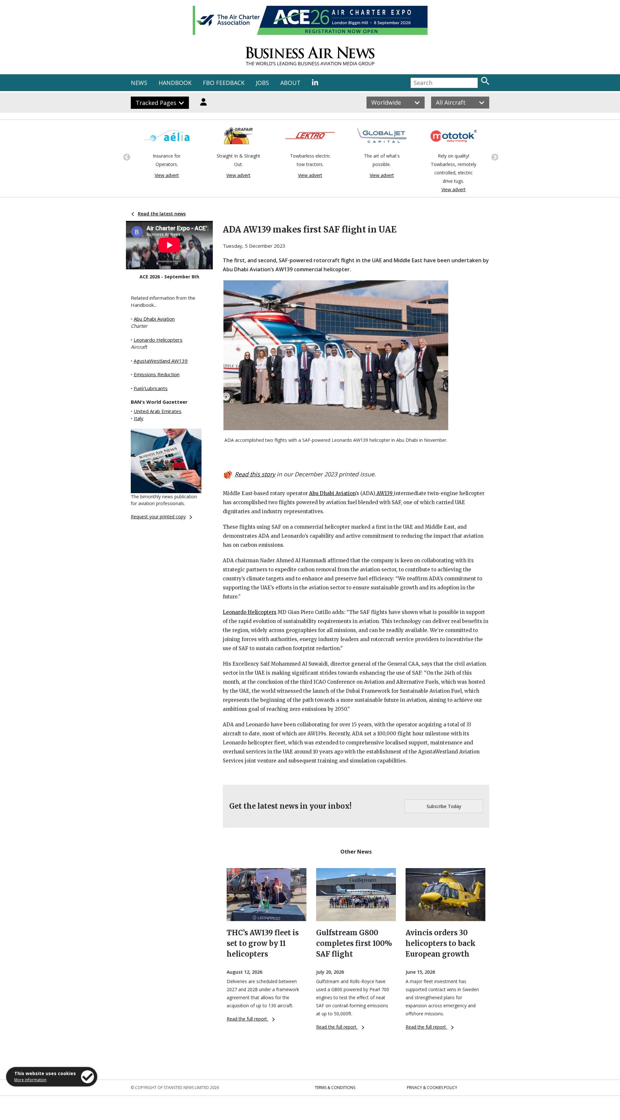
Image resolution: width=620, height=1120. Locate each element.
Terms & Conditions (335, 1087)
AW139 (384, 493)
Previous (126, 156)
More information (30, 1080)
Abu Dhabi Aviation (154, 319)
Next (494, 156)
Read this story (255, 474)
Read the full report (247, 1019)
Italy (138, 418)
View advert (167, 175)
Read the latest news (162, 214)
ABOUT (290, 83)
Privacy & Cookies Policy (432, 1087)
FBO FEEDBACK (223, 83)
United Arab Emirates (157, 411)
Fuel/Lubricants (151, 388)
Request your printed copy (158, 516)
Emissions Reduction (157, 374)
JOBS (262, 83)
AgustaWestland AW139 (161, 361)
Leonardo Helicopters (158, 340)
